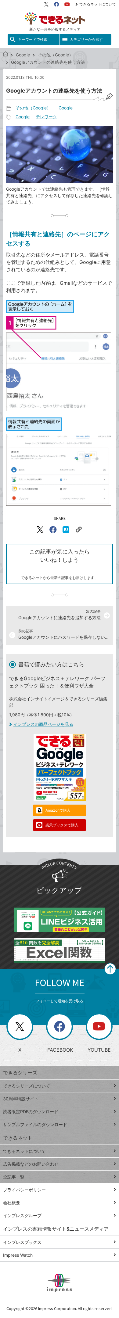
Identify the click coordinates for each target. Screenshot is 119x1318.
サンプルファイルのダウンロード (35, 1124)
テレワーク (46, 116)
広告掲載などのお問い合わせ (31, 1164)
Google (23, 54)
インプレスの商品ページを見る (43, 724)
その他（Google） (55, 54)
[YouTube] (67, 4)
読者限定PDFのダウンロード (30, 1111)
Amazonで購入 (57, 810)
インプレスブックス (22, 1242)
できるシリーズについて (26, 1085)
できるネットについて (97, 4)
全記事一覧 (13, 1176)
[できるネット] (5, 54)
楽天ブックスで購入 (61, 825)
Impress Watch (18, 1255)
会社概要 (11, 1202)
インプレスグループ (22, 1215)
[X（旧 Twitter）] (46, 4)
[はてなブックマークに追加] (66, 530)
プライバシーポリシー (24, 1189)
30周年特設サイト (20, 1098)
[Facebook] (56, 4)
